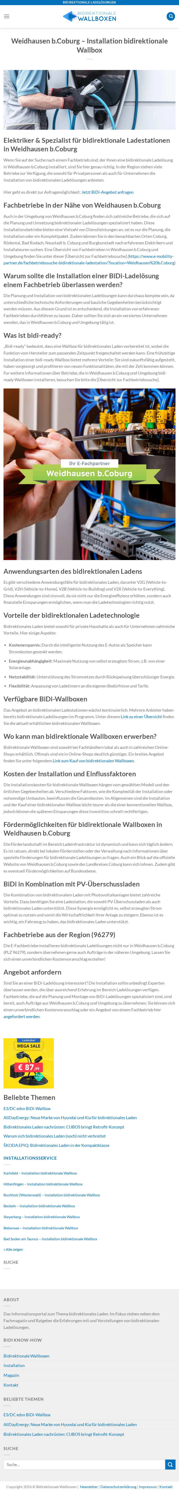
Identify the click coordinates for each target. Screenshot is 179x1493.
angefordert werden (21, 1016)
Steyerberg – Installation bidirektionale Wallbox (41, 1216)
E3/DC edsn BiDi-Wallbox (27, 1108)
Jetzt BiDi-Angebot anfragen (108, 192)
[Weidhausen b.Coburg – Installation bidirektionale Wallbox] (89, 99)
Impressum (148, 1486)
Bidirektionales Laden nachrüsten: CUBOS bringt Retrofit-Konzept (63, 1126)
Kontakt (10, 1384)
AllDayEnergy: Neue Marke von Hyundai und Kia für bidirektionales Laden (70, 1117)
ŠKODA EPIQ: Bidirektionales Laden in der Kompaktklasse (56, 1145)
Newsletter (89, 1486)
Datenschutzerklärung (118, 1486)
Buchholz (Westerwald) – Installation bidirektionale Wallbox (51, 1195)
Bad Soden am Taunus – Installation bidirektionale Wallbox (50, 1239)
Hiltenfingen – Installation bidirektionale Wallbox (43, 1184)
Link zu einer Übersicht (141, 716)
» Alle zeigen (13, 1249)
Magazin (11, 1375)
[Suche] (171, 16)
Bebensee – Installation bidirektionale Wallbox (40, 1228)
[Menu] (6, 16)
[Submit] (170, 1465)
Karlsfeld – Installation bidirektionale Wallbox (40, 1173)
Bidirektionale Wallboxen (26, 1355)
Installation (14, 1365)
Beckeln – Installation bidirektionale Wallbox (39, 1206)
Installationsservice (30, 1158)
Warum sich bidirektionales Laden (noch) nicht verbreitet (54, 1135)
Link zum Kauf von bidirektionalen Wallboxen (93, 760)
